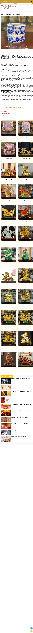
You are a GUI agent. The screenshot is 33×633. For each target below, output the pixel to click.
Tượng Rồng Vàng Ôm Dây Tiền (25, 242)
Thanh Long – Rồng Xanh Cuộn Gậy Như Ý (26, 263)
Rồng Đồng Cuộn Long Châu (9, 179)
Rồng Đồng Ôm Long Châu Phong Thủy (25, 179)
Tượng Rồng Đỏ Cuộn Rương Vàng (26, 200)
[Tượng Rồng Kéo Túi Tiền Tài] (8, 317)
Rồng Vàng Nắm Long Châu (26, 284)
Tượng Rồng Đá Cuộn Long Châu (8, 242)
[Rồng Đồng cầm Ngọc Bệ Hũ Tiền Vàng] (8, 275)
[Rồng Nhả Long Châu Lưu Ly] (8, 191)
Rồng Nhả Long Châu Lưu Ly (9, 200)
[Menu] (1, 1)
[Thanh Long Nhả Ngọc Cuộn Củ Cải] (8, 254)
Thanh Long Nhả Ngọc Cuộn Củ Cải (9, 263)
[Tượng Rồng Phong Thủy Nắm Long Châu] (8, 338)
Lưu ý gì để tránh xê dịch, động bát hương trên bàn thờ (10, 9)
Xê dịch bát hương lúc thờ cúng (6, 8)
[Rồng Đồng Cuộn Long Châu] (8, 170)
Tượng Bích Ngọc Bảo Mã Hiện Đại (26, 137)
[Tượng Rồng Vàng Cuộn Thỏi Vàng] (8, 212)
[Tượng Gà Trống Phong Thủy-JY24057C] (8, 359)
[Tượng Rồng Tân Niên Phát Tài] (8, 296)
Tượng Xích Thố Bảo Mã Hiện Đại (8, 158)
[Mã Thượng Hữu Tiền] (8, 128)
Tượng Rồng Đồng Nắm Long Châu (26, 158)
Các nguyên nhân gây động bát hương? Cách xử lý (9, 6)
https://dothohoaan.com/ (7, 113)
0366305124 (5, 111)
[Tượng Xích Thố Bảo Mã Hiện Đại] (8, 149)
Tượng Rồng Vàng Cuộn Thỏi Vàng (9, 221)
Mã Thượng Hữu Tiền (9, 137)
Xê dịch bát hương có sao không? (6, 5)
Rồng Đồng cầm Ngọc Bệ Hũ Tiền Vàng (8, 284)
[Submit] (1, 3)
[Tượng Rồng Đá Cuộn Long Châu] (8, 233)
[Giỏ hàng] (31, 1)
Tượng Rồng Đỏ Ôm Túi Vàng (25, 221)
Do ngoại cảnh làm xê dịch (5, 7)
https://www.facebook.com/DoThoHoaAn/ (10, 115)
